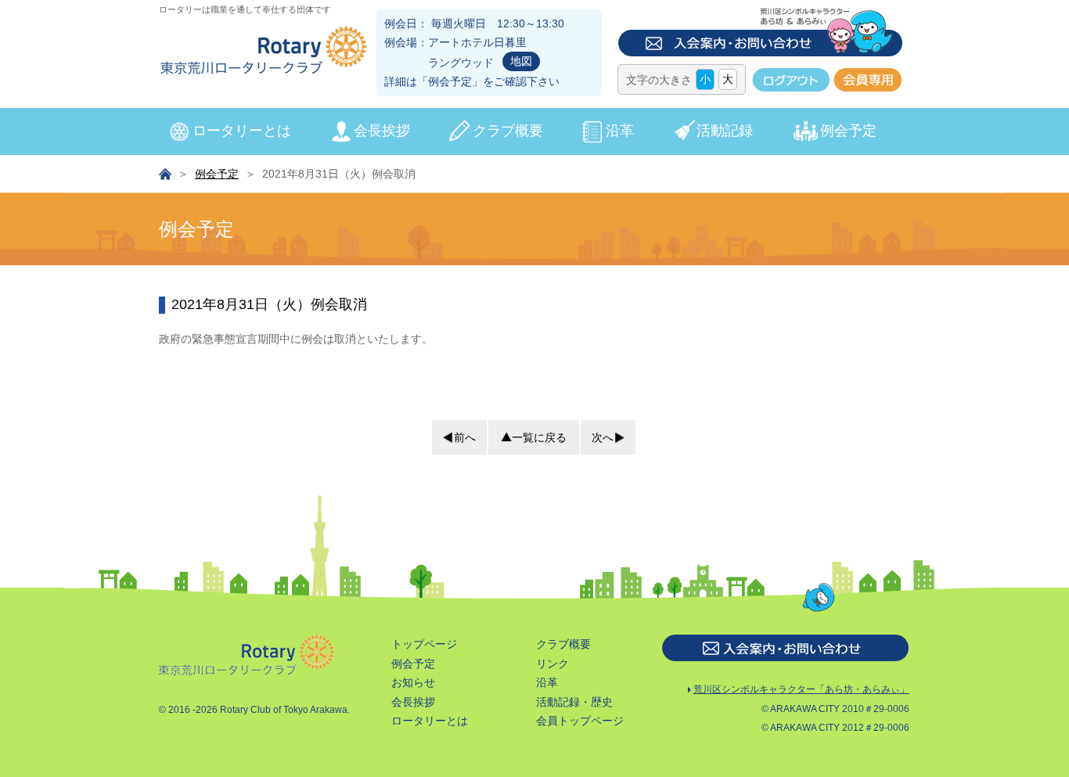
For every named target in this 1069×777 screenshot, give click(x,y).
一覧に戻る (539, 437)
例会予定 (450, 81)
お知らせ (413, 682)
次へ (603, 437)
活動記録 (724, 130)
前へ (465, 437)
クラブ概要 (508, 130)
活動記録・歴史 (574, 702)
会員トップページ (580, 720)
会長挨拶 (382, 130)
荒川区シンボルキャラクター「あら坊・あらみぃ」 (801, 689)
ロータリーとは (242, 130)
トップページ (424, 644)
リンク (552, 663)
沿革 (620, 130)
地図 (521, 61)
